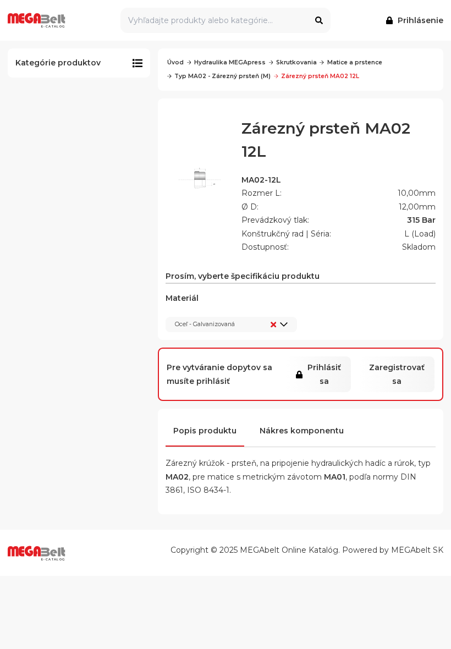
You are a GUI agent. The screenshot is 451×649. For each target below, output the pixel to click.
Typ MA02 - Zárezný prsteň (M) (222, 76)
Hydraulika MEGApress (230, 62)
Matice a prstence (354, 62)
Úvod (175, 62)
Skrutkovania (296, 62)
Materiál (200, 310)
